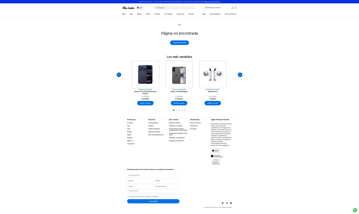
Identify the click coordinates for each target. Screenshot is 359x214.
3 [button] (179, 110)
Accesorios (130, 143)
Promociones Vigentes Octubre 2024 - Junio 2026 (178, 129)
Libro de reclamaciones (155, 135)
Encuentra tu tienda (175, 126)
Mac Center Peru (214, 207)
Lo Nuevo (130, 123)
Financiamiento (153, 123)
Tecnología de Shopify (225, 207)
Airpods (129, 137)
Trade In (151, 126)
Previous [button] (123, 2)
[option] (145, 83)
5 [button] (185, 110)
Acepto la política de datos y (144, 196)
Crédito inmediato (154, 129)
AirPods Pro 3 (212, 91)
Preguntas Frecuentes (176, 140)
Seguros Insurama (154, 132)
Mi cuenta (193, 129)
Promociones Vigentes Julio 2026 (178, 134)
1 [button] (174, 110)
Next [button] (236, 2)
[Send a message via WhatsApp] (355, 210)
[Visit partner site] (216, 163)
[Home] (128, 8)
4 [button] (182, 110)
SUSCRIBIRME (153, 201)
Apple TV (130, 140)
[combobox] (174, 7)
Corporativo (194, 126)
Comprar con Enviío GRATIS (211, 1)
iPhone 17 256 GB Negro (179, 91)
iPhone (129, 132)
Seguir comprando (179, 42)
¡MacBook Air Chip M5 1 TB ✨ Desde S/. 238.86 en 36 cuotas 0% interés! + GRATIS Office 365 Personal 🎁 (179, 1)
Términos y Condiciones (177, 137)
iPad (128, 129)
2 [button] (177, 110)
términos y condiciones (152, 196)
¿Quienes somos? (175, 123)
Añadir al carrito (145, 103)
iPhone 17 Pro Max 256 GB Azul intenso (145, 93)
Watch (129, 135)
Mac (128, 126)
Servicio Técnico (195, 123)
